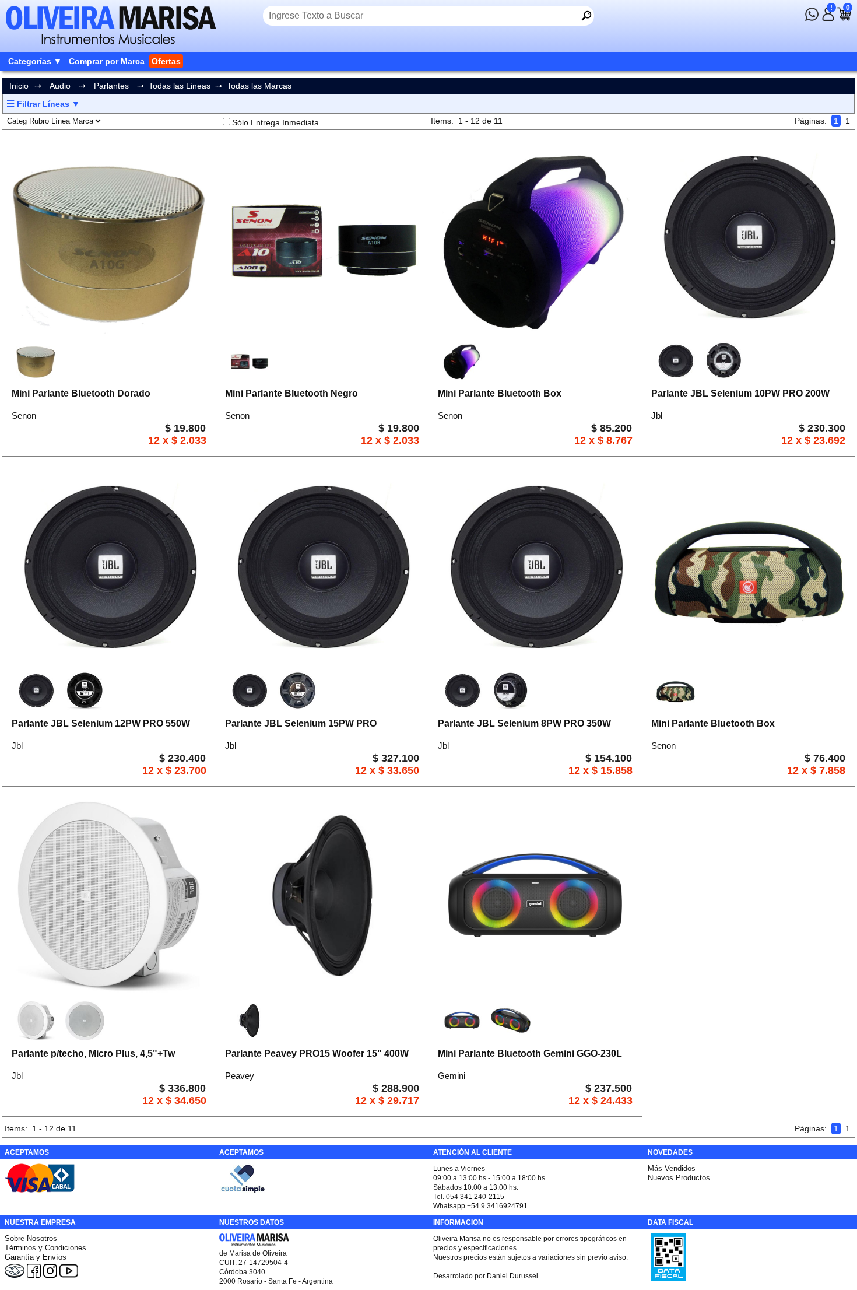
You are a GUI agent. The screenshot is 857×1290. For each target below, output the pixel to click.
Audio (60, 85)
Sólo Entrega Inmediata (275, 122)
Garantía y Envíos (35, 1257)
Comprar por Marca (107, 61)
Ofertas (166, 61)
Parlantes (111, 85)
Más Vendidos (672, 1168)
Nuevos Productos (679, 1177)
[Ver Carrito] (844, 18)
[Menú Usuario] (828, 18)
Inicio (19, 85)
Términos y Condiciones (45, 1247)
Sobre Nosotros (31, 1238)
